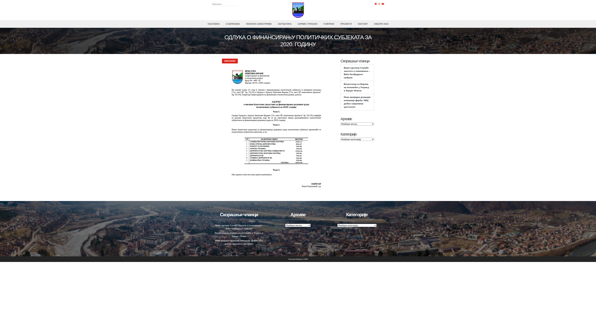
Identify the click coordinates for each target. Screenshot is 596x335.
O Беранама (233, 24)
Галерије (328, 24)
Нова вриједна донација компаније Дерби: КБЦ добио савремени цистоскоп (357, 102)
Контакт (363, 24)
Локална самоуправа (259, 24)
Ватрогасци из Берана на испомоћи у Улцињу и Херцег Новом (356, 87)
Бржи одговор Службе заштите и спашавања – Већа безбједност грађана (357, 73)
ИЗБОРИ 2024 (381, 24)
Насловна (214, 24)
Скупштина (284, 24)
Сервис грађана (307, 24)
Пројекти (346, 24)
